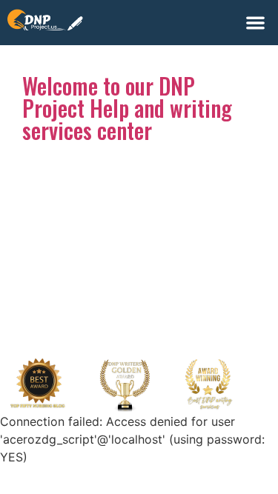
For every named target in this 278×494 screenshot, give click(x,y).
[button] (256, 22)
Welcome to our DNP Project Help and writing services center (127, 108)
